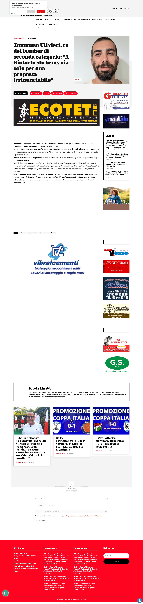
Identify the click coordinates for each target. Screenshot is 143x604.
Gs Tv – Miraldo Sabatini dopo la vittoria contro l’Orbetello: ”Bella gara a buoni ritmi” (116, 173)
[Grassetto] (37, 511)
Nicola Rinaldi (19, 38)
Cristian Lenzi (60, 454)
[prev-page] (38, 28)
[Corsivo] (39, 511)
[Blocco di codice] (56, 511)
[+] (64, 511)
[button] (114, 8)
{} (61, 511)
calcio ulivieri (24, 233)
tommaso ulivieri (49, 233)
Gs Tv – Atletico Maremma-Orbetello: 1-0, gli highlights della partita (115, 164)
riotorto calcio (36, 233)
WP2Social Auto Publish (64, 603)
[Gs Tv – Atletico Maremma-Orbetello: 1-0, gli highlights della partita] (111, 421)
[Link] (58, 511)
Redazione (99, 451)
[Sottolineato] (42, 511)
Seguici (40, 12)
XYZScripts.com (81, 603)
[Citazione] (53, 511)
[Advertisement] (57, 208)
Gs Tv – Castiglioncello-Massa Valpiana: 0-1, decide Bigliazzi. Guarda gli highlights (116, 156)
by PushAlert (15, 14)
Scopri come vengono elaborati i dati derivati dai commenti (84, 516)
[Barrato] (45, 511)
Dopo (31, 12)
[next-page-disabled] (41, 28)
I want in (116, 561)
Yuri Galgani (20, 462)
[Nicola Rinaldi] (21, 392)
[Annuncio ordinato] (48, 511)
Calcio (78, 80)
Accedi (105, 499)
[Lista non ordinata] (50, 511)
